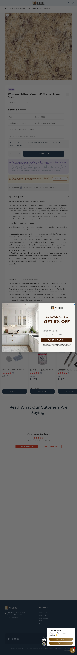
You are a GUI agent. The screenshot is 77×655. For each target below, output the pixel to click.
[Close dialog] (74, 304)
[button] (72, 650)
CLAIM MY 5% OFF (57, 340)
